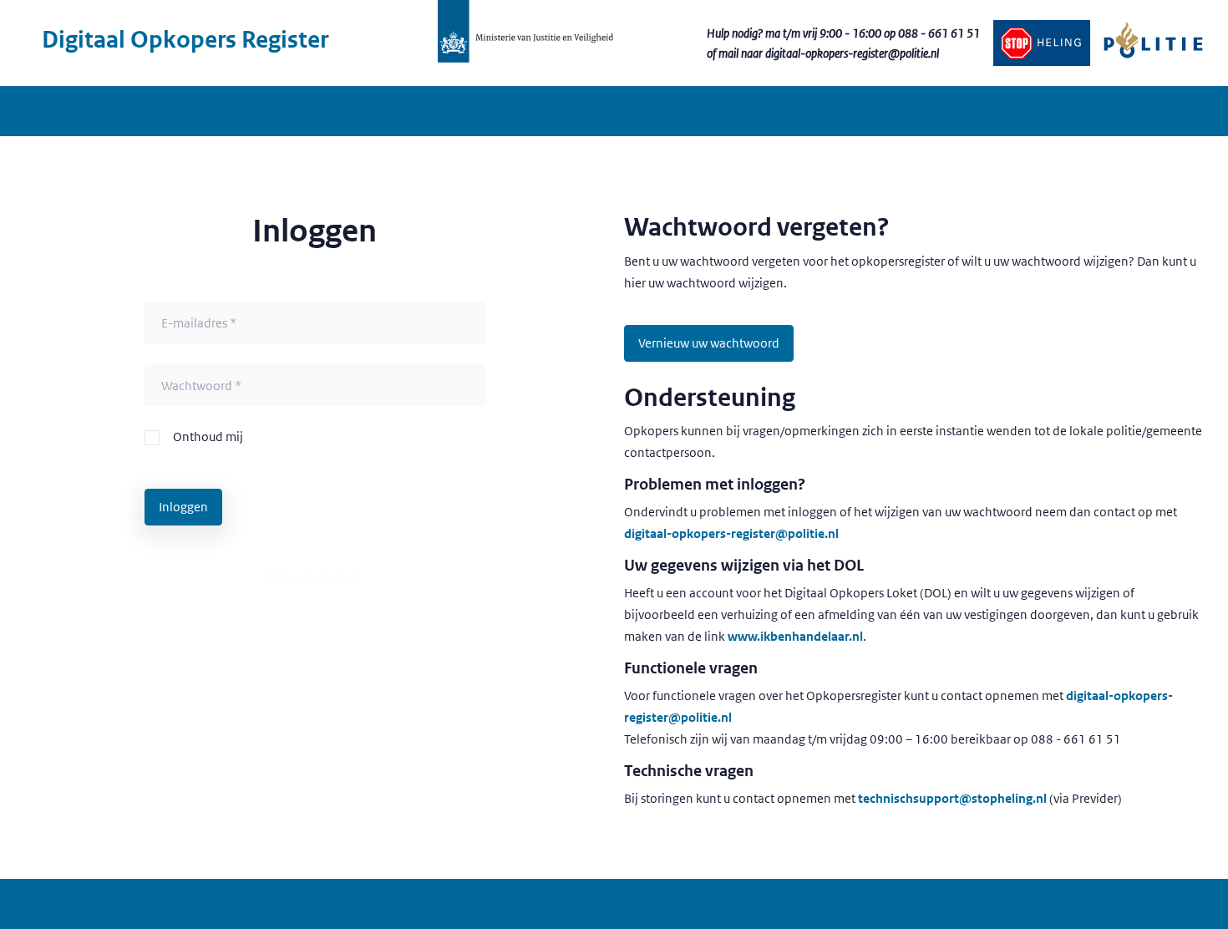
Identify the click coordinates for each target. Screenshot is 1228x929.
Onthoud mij (208, 436)
